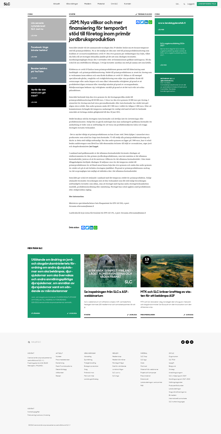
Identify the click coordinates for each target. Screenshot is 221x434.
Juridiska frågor (118, 369)
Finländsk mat (89, 372)
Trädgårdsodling (90, 363)
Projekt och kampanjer (148, 372)
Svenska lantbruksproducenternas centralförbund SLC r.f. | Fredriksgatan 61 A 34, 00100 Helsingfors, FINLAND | (40, 362)
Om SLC (114, 4)
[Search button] (184, 4)
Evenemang (60, 363)
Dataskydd (144, 379)
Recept (58, 376)
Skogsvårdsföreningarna (177, 392)
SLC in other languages (177, 402)
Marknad (144, 366)
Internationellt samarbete (178, 398)
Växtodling (88, 356)
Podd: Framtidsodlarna (64, 366)
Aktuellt (56, 4)
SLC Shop (144, 356)
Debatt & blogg (61, 369)
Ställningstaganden (176, 382)
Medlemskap (116, 356)
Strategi (171, 369)
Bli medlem (173, 395)
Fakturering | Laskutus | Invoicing (39, 415)
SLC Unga (115, 376)
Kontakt (127, 4)
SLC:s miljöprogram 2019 (177, 376)
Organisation (173, 356)
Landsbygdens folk (207, 4)
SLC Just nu (116, 372)
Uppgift (171, 363)
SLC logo (144, 360)
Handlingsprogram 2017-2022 (179, 379)
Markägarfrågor (118, 363)
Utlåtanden (35, 313)
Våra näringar (72, 4)
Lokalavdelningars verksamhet (151, 382)
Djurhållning (88, 360)
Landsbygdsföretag (91, 379)
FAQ (142, 385)
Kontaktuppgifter (34, 412)
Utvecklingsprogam (176, 372)
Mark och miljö (89, 376)
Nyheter (72, 14)
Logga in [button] (191, 4)
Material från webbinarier (149, 369)
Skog (86, 369)
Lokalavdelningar (175, 389)
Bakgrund (172, 366)
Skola (142, 363)
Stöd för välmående (119, 366)
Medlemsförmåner (119, 360)
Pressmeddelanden (148, 315)
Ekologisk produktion (91, 366)
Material (101, 4)
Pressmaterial (145, 376)
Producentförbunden (176, 385)
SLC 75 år (172, 360)
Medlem (87, 4)
